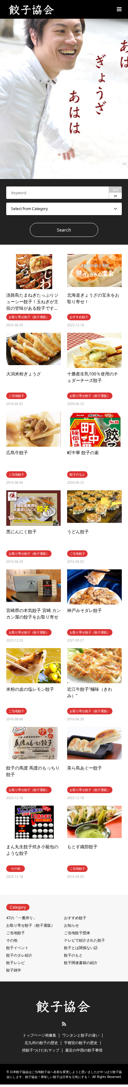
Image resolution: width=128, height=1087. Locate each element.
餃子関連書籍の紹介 (81, 962)
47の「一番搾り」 (21, 917)
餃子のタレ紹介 (19, 955)
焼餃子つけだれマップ (40, 1050)
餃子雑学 (13, 970)
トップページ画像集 (39, 1035)
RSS (64, 1024)
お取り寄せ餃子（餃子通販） (30, 925)
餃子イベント (17, 947)
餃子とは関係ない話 (81, 947)
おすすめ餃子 (75, 917)
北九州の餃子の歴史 (41, 1042)
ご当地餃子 (15, 932)
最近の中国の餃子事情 (84, 1050)
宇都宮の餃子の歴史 (81, 1042)
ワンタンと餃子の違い (80, 1035)
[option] (64, 99)
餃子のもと (73, 955)
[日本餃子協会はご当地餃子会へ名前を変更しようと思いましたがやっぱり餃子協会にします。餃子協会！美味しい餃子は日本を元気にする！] (32, 9)
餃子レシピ (15, 962)
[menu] (118, 9)
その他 (11, 940)
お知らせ (71, 925)
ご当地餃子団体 (77, 932)
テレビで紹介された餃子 (84, 940)
